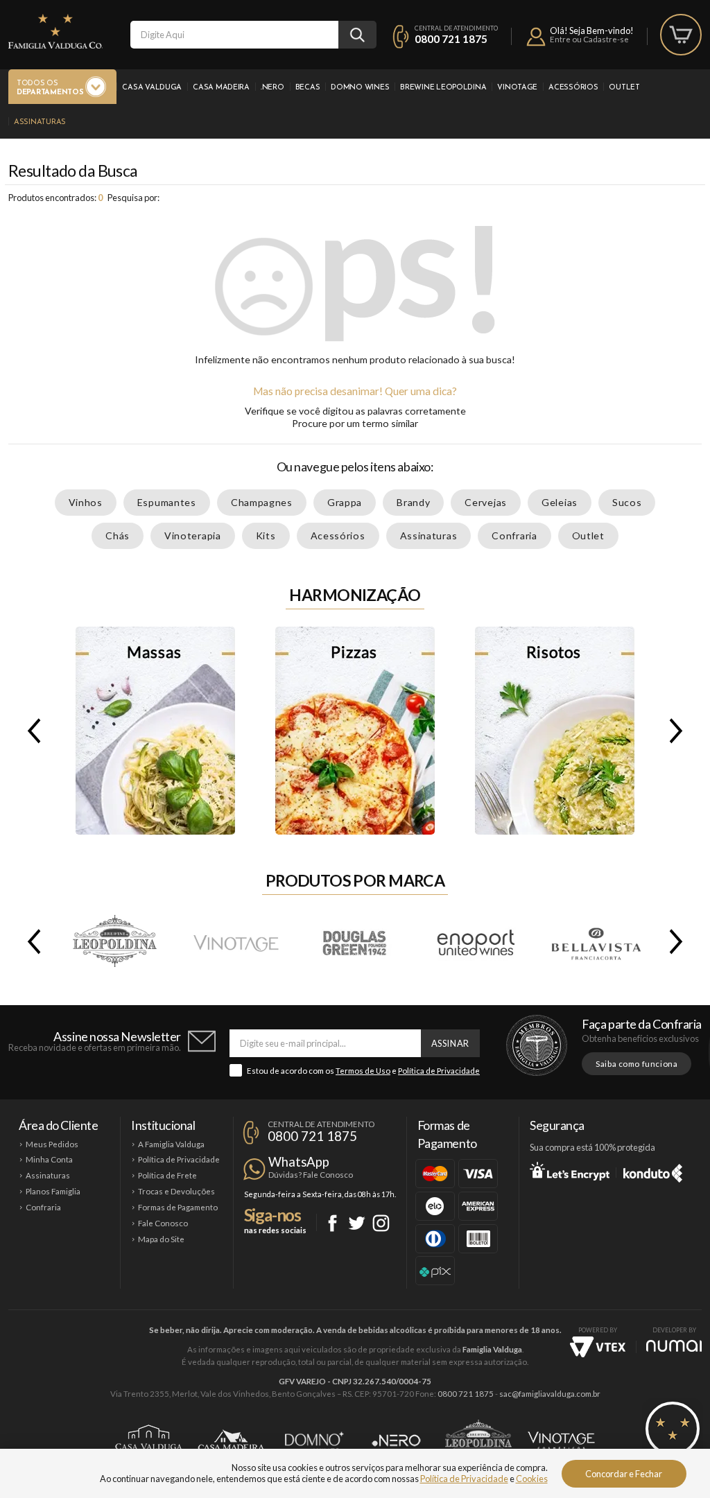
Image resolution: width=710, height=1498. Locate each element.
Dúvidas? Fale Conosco (310, 1174)
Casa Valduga (152, 88)
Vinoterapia (192, 535)
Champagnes (262, 502)
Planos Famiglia (53, 1191)
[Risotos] (555, 731)
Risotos (554, 731)
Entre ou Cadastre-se (589, 39)
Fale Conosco (163, 1223)
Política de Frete (167, 1175)
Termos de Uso (363, 1070)
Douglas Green (355, 941)
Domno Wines (360, 88)
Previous (31, 730)
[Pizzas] (355, 731)
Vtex (597, 1346)
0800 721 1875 (451, 39)
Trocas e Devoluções (176, 1191)
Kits (266, 535)
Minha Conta (49, 1159)
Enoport (475, 941)
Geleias (560, 502)
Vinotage (517, 88)
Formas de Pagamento (178, 1207)
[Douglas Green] (355, 941)
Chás (117, 535)
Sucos (627, 502)
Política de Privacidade (439, 1070)
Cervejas (486, 502)
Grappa (344, 502)
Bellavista (595, 941)
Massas (155, 731)
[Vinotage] (235, 941)
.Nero (272, 88)
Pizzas (355, 731)
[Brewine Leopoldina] (115, 941)
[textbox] (234, 35)
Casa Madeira (221, 88)
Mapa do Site (161, 1239)
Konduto (652, 1171)
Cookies (532, 1478)
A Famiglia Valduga (171, 1144)
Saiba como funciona (636, 1063)
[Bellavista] (595, 941)
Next (679, 730)
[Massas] (155, 731)
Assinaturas (40, 122)
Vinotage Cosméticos (561, 1440)
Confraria (514, 535)
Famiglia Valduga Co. (55, 31)
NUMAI (674, 1346)
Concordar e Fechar (623, 1473)
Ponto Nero (396, 1440)
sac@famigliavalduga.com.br (549, 1393)
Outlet (624, 88)
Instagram (381, 1223)
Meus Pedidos (52, 1144)
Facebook (332, 1223)
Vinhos (86, 502)
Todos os (50, 88)
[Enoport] (475, 941)
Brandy (413, 502)
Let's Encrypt (569, 1171)
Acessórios (573, 88)
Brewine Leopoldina (443, 88)
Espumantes (166, 502)
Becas (307, 88)
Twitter (356, 1223)
